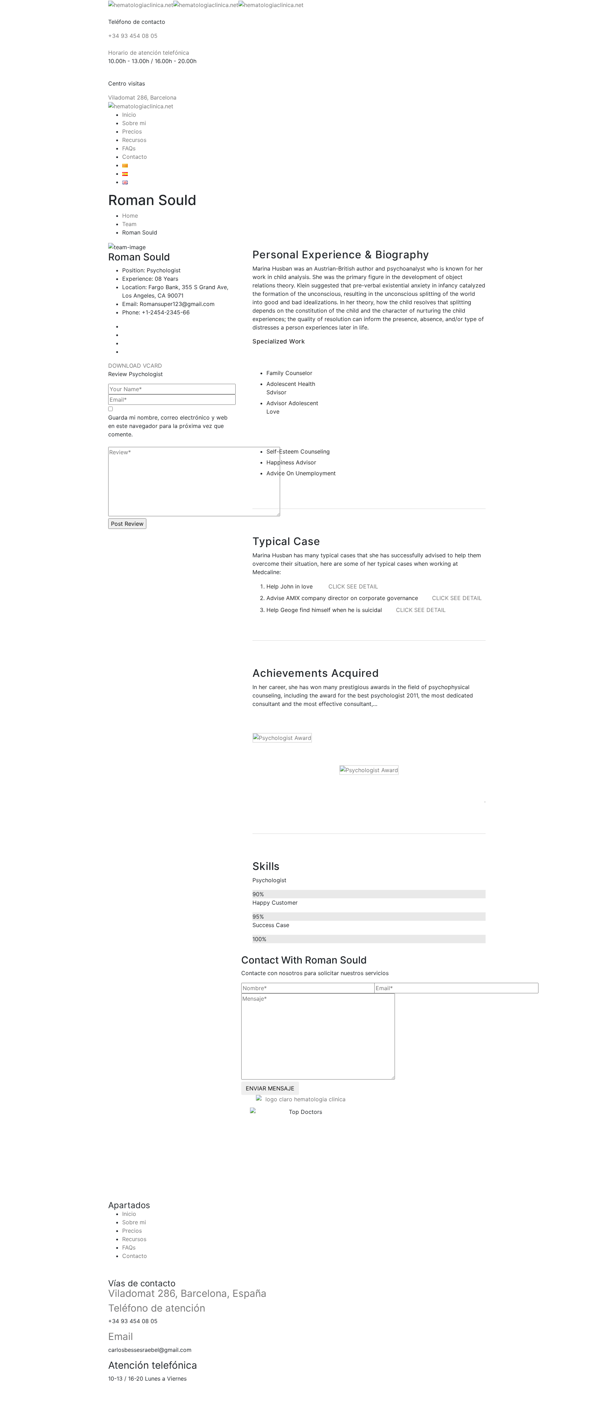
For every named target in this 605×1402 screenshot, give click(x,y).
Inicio (129, 114)
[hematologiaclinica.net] (140, 4)
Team (129, 223)
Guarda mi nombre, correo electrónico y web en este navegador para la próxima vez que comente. (168, 426)
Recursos (134, 139)
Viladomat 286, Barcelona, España (187, 1293)
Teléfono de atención (156, 1308)
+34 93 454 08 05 (133, 35)
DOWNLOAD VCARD (136, 365)
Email (120, 1336)
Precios (132, 131)
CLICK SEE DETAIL (353, 586)
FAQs (128, 148)
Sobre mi (134, 123)
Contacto (134, 156)
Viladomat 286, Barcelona (142, 97)
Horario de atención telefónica (148, 52)
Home (130, 215)
